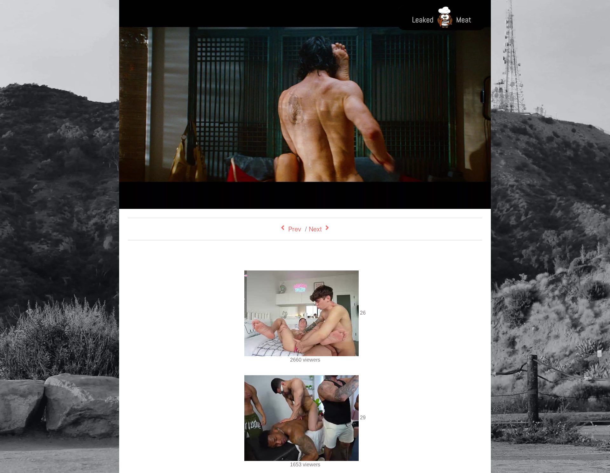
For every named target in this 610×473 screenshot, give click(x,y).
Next (315, 228)
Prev (294, 228)
